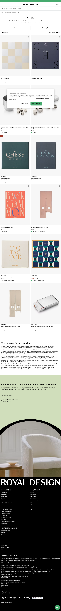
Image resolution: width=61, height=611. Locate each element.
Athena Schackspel (35, 277)
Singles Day (4, 543)
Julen (2, 549)
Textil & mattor (34, 500)
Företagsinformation (6, 509)
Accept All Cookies (36, 103)
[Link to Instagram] (6, 592)
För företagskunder (6, 517)
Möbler (32, 492)
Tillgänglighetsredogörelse (8, 521)
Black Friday (4, 545)
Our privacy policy (40, 98)
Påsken (3, 532)
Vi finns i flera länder (6, 563)
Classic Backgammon (36, 178)
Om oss (3, 505)
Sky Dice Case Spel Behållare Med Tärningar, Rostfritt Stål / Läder (45, 128)
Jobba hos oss (5, 507)
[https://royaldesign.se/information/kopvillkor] (37, 598)
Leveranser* (4, 500)
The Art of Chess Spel (36, 78)
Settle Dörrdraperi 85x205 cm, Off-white (10, 326)
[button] (57, 4)
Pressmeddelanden (6, 511)
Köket (32, 502)
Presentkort (4, 496)
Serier (32, 509)
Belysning (33, 494)
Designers (3, 519)
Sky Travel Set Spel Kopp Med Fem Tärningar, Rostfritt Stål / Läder (14, 128)
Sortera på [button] (45, 28)
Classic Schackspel (5, 178)
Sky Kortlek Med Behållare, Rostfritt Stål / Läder (42, 326)
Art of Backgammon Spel (6, 227)
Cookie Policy (4, 515)
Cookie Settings (24, 103)
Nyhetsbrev (4, 494)
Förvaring (33, 505)
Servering (33, 496)
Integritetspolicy (5, 513)
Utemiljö (32, 507)
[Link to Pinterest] (10, 592)
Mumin (3, 536)
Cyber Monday (5, 547)
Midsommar (4, 541)
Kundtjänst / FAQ (5, 492)
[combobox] (45, 28)
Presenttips (4, 538)
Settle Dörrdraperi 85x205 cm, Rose (39, 227)
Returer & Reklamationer (7, 502)
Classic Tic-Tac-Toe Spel (7, 277)
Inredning (33, 498)
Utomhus (3, 534)
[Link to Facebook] (2, 592)
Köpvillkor (3, 498)
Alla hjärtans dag (5, 530)
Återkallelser (4, 523)
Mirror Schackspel (5, 78)
